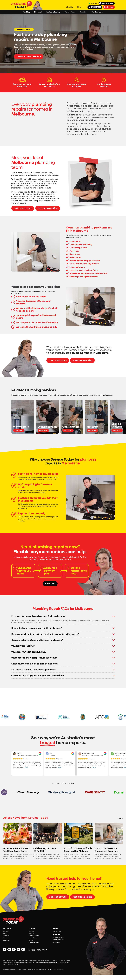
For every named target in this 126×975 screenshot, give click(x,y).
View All (120, 818)
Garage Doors (33, 938)
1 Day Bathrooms (34, 942)
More (79, 7)
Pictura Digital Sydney (58, 969)
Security (31, 940)
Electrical (31, 933)
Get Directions (56, 942)
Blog (4, 938)
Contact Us (6, 935)
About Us (69, 7)
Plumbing (31, 931)
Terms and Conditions (40, 969)
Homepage (6, 931)
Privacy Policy (31, 969)
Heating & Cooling (34, 935)
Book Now (50, 583)
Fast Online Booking (47, 208)
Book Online (108, 7)
